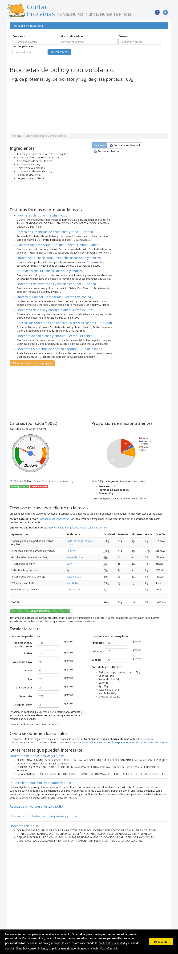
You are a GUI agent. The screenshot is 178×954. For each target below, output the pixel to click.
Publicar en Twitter (108, 151)
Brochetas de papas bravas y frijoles (37, 756)
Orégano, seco (75, 589)
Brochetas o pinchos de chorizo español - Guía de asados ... (61, 349)
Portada (17, 135)
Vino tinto (72, 583)
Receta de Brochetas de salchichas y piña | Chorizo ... (56, 232)
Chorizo (71, 550)
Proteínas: (19, 36)
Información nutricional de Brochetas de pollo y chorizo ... (60, 258)
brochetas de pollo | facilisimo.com (43, 215)
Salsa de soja (74, 576)
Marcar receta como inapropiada (33, 363)
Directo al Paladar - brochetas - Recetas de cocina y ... (56, 297)
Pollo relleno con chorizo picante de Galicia (42, 783)
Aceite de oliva (75, 557)
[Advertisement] (39, 107)
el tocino (52, 481)
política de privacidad (112, 943)
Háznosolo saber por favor (53, 518)
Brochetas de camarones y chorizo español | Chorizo (56, 284)
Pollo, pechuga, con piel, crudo (22, 644)
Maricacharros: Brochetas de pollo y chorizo (50, 271)
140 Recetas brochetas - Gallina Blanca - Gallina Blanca (57, 245)
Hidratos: (97, 651)
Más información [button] (110, 948)
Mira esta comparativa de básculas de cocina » (80, 527)
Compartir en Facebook (126, 145)
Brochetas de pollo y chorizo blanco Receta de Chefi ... (57, 310)
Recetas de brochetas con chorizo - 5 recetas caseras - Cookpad (64, 323)
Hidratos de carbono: (72, 36)
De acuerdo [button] (161, 941)
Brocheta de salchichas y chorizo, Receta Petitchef (54, 336)
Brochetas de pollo (24, 826)
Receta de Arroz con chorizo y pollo (36, 806)
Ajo (68, 570)
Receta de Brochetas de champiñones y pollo (43, 816)
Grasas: (123, 36)
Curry (69, 563)
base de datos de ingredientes (89, 742)
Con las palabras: (23, 46)
